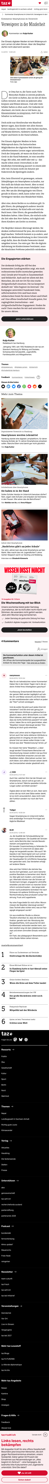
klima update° (7, 1244)
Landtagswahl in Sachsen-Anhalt (15, 1119)
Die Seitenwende (8, 1159)
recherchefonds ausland (11, 1205)
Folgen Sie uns (6, 1040)
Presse (4, 1170)
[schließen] (45, 1434)
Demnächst (6, 1313)
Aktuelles (5, 1148)
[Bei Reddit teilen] (34, 386)
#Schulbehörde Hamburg (10, 370)
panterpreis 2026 (8, 1216)
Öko (3, 1062)
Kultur (3, 1073)
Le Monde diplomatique (11, 1365)
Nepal (3, 1113)
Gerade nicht (36, 1435)
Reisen (4, 1388)
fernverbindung (7, 1239)
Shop (3, 1399)
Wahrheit (5, 1096)
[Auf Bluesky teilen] (13, 386)
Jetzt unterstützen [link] (24, 319)
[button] (46, 3)
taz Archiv (5, 1370)
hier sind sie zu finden (36, 663)
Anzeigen (5, 1405)
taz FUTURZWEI (8, 1359)
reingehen (5, 1261)
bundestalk (6, 1233)
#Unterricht (33, 367)
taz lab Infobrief (8, 1296)
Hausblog (5, 1153)
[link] (4, 9)
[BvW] (4, 830)
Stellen (4, 1165)
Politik (4, 1057)
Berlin (3, 1085)
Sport (3, 1079)
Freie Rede (5, 1256)
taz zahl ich (6, 1199)
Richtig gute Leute (9, 1125)
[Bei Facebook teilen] (19, 386)
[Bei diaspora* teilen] (29, 386)
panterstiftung (7, 1210)
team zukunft (6, 1279)
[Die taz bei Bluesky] (21, 1041)
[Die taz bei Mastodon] (15, 1041)
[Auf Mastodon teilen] (8, 386)
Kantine (4, 1394)
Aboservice (6, 1428)
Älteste (45, 642)
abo (3, 1188)
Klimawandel (6, 1130)
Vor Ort (4, 1319)
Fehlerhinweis (30, 377)
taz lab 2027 (6, 1336)
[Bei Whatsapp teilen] (24, 386)
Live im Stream (7, 1324)
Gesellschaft (6, 1068)
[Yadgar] (4, 810)
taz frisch (5, 1284)
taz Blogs (5, 1353)
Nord (3, 1090)
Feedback (5, 1422)
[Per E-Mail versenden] (3, 386)
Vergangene (6, 1330)
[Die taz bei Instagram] (26, 1041)
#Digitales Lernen (21, 367)
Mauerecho (6, 1250)
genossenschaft (8, 1193)
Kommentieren (17, 377)
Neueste (38, 642)
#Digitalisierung (7, 367)
